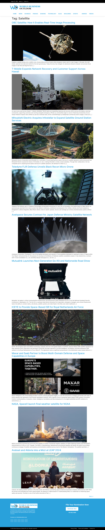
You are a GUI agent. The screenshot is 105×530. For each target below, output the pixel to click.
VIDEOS (91, 13)
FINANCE (35, 13)
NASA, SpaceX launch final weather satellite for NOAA (41, 404)
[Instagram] (83, 9)
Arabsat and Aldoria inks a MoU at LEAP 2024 (36, 450)
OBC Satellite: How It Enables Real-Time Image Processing (43, 22)
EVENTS (75, 13)
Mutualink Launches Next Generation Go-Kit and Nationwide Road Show (51, 260)
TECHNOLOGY (52, 13)
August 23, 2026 (14, 1)
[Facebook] (79, 9)
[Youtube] (93, 9)
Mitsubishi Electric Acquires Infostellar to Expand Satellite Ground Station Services (51, 119)
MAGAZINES (67, 13)
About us (21, 1)
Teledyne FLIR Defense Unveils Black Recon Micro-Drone (42, 166)
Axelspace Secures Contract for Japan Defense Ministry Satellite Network (52, 214)
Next (91, 496)
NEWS (20, 13)
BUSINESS (28, 13)
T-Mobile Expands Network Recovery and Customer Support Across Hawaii (48, 70)
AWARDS (84, 13)
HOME (14, 13)
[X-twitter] (89, 9)
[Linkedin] (86, 9)
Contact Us (26, 1)
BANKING (43, 13)
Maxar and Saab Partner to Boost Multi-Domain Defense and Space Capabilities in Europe (48, 354)
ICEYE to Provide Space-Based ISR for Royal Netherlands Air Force (48, 307)
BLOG (60, 13)
